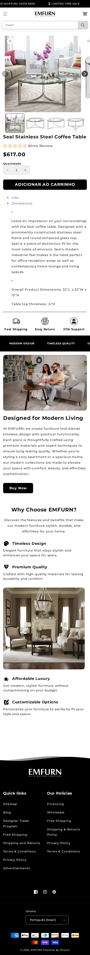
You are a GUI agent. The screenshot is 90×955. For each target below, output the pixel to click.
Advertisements (16, 868)
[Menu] (5, 13)
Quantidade (12, 163)
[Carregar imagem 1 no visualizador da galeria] (14, 123)
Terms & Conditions (19, 851)
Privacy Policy (15, 860)
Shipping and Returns (21, 843)
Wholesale (56, 812)
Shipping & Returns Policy (63, 832)
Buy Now (18, 488)
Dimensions (22, 203)
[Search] (83, 25)
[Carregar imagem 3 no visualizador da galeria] (55, 123)
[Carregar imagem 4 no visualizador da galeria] (75, 123)
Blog (7, 812)
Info (15, 198)
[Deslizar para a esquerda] (2, 123)
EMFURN (36, 949)
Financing (55, 804)
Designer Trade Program (16, 823)
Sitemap (10, 804)
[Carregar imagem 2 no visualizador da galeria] (35, 123)
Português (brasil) (43, 919)
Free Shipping (15, 835)
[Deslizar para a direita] (87, 123)
